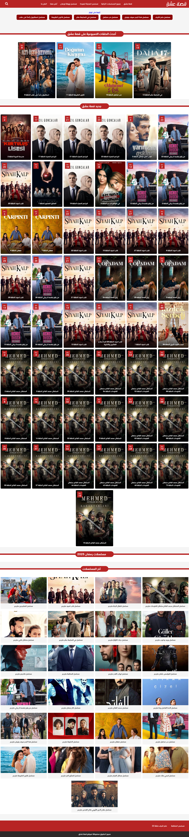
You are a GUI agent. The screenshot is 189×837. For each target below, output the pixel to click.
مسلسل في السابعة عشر (86, 17)
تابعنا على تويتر (94, 12)
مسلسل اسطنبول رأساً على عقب (32, 17)
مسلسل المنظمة (177, 826)
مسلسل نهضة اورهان (68, 4)
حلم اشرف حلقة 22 (159, 826)
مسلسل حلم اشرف (162, 17)
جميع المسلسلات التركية (111, 4)
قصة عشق (128, 4)
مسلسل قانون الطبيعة (60, 17)
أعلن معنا (53, 4)
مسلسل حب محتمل (110, 17)
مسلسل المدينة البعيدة (89, 4)
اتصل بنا (44, 4)
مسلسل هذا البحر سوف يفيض (136, 17)
